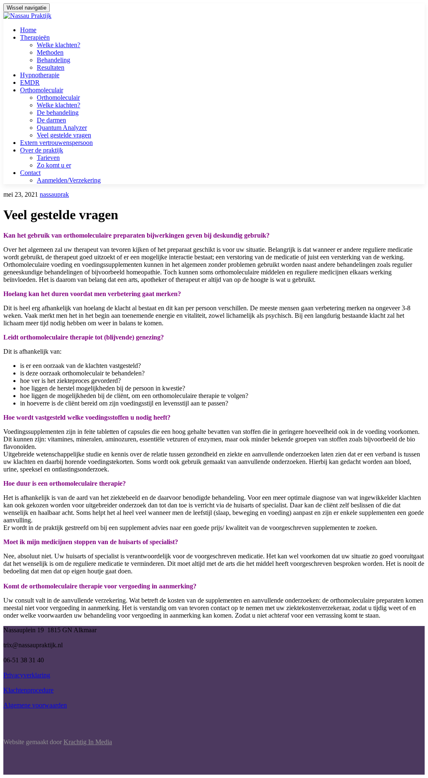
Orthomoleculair (41, 90)
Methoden (50, 52)
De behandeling (58, 112)
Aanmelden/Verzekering (69, 180)
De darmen (51, 120)
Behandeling (53, 59)
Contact (30, 172)
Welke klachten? (58, 44)
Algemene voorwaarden (35, 705)
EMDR (30, 82)
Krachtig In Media (88, 741)
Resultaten (50, 67)
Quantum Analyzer (62, 127)
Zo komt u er (54, 165)
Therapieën (35, 37)
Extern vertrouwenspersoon (56, 142)
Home (28, 29)
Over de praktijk (41, 150)
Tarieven (48, 157)
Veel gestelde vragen (64, 135)
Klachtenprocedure (28, 690)
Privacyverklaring (26, 675)
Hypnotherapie (39, 75)
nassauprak (54, 194)
